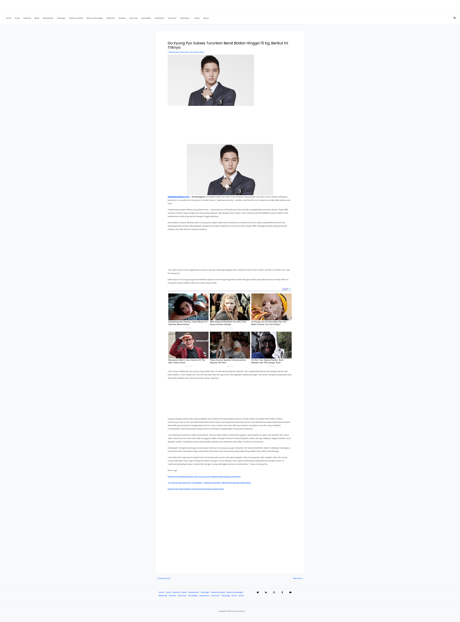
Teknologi (225, 595)
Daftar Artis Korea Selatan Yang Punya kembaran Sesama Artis (196, 489)
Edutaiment (174, 52)
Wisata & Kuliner (218, 592)
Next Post (298, 578)
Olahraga (205, 592)
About (241, 595)
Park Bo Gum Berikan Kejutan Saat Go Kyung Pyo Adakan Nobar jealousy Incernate (204, 476)
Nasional (176, 592)
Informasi (184, 52)
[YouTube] (290, 592)
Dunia (168, 592)
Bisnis (184, 592)
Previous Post (163, 578)
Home (161, 592)
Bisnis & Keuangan (235, 592)
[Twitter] (258, 592)
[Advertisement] (230, 126)
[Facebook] (282, 592)
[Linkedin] (266, 592)
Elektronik (163, 595)
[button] (189, 18)
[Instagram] (274, 592)
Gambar (172, 595)
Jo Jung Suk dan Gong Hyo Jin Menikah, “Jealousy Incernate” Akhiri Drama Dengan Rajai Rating (209, 482)
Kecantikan (193, 595)
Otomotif (215, 595)
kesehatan (204, 595)
